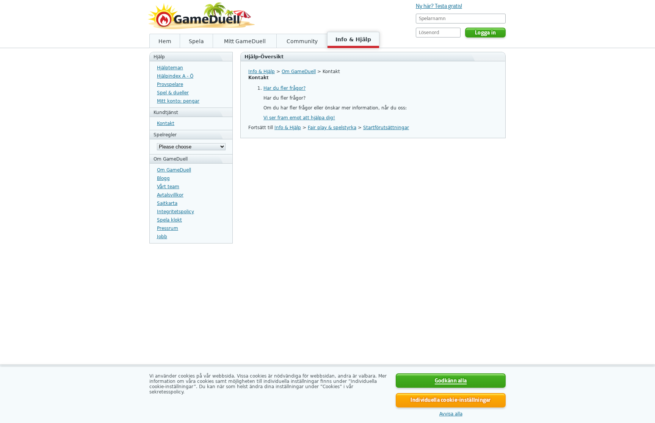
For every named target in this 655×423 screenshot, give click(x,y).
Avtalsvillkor (170, 195)
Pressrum (167, 228)
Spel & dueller (173, 92)
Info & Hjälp (353, 39)
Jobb (162, 236)
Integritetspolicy (175, 211)
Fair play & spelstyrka (332, 127)
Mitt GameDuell (245, 41)
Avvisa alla (450, 414)
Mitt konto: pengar (178, 101)
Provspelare (170, 84)
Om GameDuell (174, 170)
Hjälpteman (170, 67)
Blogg (163, 178)
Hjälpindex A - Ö (175, 76)
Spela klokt (169, 220)
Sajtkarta (167, 203)
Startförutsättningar (386, 127)
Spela (196, 41)
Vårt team (168, 186)
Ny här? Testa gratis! (439, 6)
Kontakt (165, 123)
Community (302, 41)
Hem (164, 41)
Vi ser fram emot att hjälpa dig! (299, 117)
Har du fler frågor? (284, 88)
